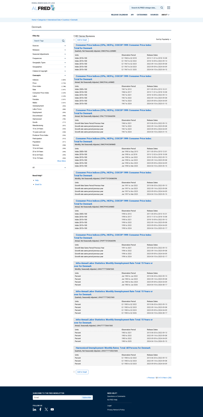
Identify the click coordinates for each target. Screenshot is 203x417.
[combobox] (147, 7)
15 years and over (39, 132)
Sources (154, 15)
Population (36, 142)
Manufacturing (38, 125)
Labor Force (37, 109)
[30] (169, 378)
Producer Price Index (40, 135)
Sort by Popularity (162, 39)
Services (36, 145)
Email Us (38, 184)
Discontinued (37, 116)
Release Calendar (119, 15)
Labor (35, 96)
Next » (165, 378)
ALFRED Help (112, 400)
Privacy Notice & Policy (116, 410)
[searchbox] (147, 8)
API (132, 15)
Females (36, 99)
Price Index (37, 86)
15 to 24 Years (38, 129)
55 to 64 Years (38, 155)
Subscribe (86, 397)
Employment (37, 112)
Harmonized (37, 119)
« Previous (150, 378)
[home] (44, 7)
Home (34, 20)
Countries (65, 20)
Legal (109, 406)
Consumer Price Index (41, 93)
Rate (34, 90)
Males (35, 103)
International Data (54, 20)
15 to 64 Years (38, 148)
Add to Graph (82, 40)
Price (34, 83)
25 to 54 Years (38, 152)
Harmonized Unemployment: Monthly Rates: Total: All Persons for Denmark (113, 348)
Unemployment (38, 106)
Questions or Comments (116, 396)
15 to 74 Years (38, 158)
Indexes (35, 80)
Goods (35, 122)
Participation (37, 139)
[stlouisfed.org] (43, 3)
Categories (142, 15)
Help (37, 180)
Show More (61, 161)
